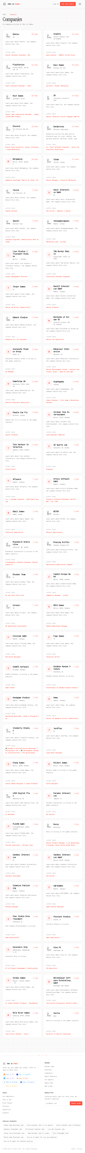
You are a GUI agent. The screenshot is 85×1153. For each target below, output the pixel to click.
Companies (49, 1073)
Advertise (7, 1110)
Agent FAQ (49, 1083)
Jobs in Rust (23, 1078)
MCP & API (49, 1086)
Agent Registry (51, 1076)
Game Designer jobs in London (38, 1133)
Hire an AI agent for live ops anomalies (42, 1137)
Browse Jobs (49, 1066)
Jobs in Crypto (11, 1086)
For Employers (8, 1096)
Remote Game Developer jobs (14, 1125)
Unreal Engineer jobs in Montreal (68, 1125)
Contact (6, 1113)
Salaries (48, 1070)
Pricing (6, 1106)
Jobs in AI (10, 1074)
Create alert (76, 1103)
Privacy (79, 1149)
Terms (73, 1149)
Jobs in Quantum (24, 1074)
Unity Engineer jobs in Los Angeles (40, 1125)
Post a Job (7, 1100)
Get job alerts (68, 4)
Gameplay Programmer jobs (13, 1129)
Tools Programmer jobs (60, 1133)
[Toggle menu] (79, 4)
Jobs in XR (10, 1078)
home (4, 14)
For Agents (49, 1080)
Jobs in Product (28, 1082)
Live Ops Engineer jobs (56, 1129)
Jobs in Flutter (11, 1082)
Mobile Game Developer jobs (14, 1137)
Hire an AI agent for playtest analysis (18, 1141)
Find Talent (7, 1103)
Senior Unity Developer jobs (14, 1133)
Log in (56, 4)
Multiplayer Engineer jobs (34, 1129)
